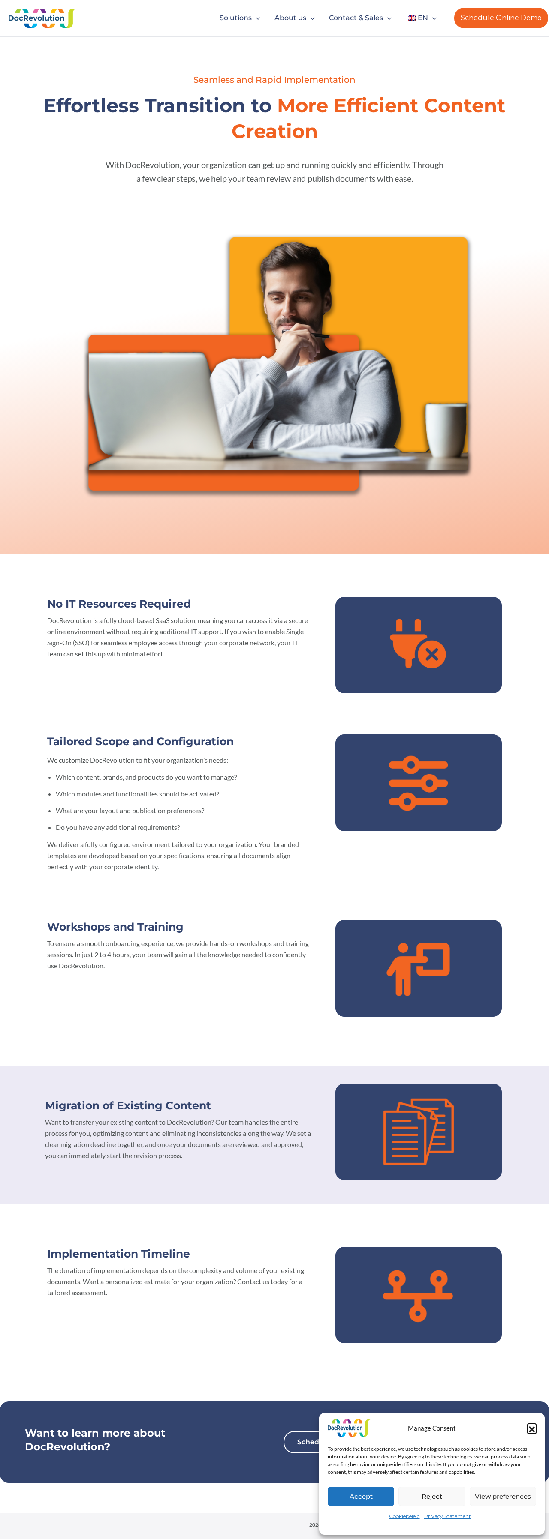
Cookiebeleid (404, 1516)
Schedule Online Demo (501, 18)
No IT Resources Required (119, 603)
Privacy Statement (447, 1516)
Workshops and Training (115, 926)
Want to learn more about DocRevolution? (95, 1440)
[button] (532, 1428)
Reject (432, 1496)
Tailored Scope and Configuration (140, 741)
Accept (361, 1496)
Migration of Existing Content (128, 1105)
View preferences (503, 1496)
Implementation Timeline (118, 1253)
